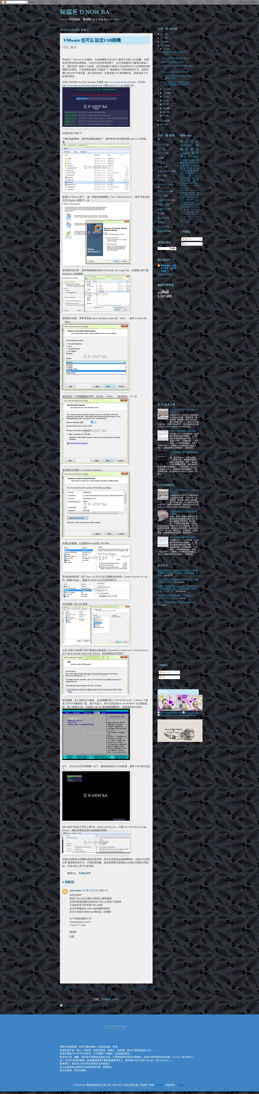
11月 (165, 89)
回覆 (72, 936)
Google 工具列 (186, 207)
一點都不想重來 (164, 200)
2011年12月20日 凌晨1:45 (95, 890)
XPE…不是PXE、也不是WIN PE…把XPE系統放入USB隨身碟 (177, 83)
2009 (162, 124)
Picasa (197, 219)
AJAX (160, 149)
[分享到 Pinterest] (75, 47)
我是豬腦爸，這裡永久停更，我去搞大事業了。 (168, 268)
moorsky (160, 1085)
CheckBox (184, 205)
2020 (162, 34)
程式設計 (161, 218)
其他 (182, 173)
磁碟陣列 (189, 200)
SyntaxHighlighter (187, 192)
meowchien (75, 890)
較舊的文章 (143, 987)
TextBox (187, 214)
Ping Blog (162, 688)
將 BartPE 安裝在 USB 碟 (172, 62)
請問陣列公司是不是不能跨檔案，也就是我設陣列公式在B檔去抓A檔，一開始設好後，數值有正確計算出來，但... (178, 588)
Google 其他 (194, 212)
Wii (159, 180)
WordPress (195, 214)
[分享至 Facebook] (72, 47)
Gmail (182, 176)
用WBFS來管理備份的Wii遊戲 (182, 431)
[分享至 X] (69, 47)
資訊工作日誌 (189, 168)
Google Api (184, 212)
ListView (191, 219)
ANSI (181, 217)
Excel (160, 162)
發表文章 (188, 239)
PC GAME (190, 197)
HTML (160, 175)
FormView (195, 210)
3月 (164, 108)
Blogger (181, 1085)
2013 (162, 38)
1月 (164, 116)
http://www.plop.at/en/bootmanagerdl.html (82, 85)
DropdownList (193, 205)
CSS (159, 158)
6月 (164, 100)
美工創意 (161, 227)
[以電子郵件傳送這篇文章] (63, 47)
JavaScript (195, 190)
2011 (162, 45)
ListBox (183, 197)
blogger (161, 195)
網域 (159, 222)
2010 (162, 120)
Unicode (182, 221)
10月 (165, 93)
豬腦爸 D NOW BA (84, 12)
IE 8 (181, 214)
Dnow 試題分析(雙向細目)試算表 (176, 58)
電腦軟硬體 (85, 873)
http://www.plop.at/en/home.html (119, 82)
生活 (159, 213)
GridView (184, 171)
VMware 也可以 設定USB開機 (175, 72)
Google (161, 166)
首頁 (106, 987)
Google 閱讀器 (189, 180)
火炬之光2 (190, 178)
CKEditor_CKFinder (187, 202)
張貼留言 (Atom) (110, 999)
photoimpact (185, 188)
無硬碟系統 (162, 209)
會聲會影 (161, 204)
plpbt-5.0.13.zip (115, 85)
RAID (194, 207)
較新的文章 (69, 987)
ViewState (188, 221)
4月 (164, 104)
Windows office (164, 191)
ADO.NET (162, 144)
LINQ (197, 195)
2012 (162, 42)
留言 (186, 244)
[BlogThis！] (66, 47)
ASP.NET (161, 153)
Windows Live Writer (166, 184)
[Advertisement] (170, 350)
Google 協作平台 (165, 171)
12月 (165, 49)
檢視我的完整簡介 (165, 274)
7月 (164, 97)
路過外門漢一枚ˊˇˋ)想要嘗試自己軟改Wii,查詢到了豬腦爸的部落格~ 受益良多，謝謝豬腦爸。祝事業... (178, 572)
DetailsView (187, 217)
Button (196, 200)
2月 (164, 112)
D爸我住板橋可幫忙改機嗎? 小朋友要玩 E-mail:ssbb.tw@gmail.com (176, 596)
